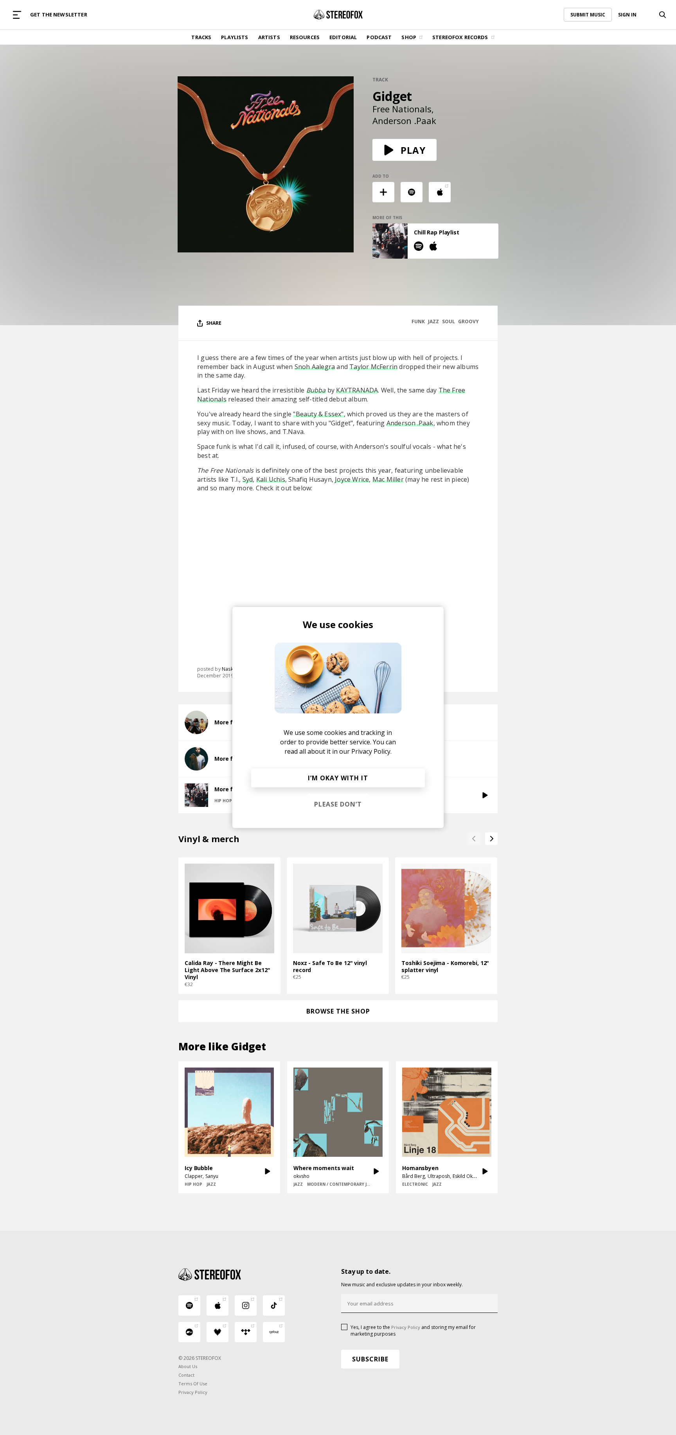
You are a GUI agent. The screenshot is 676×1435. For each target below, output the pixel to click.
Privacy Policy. (371, 751)
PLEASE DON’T (338, 804)
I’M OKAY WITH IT (338, 778)
